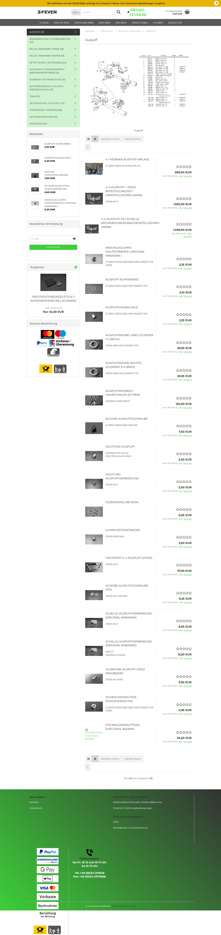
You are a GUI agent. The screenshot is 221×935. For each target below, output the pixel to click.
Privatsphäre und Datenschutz (130, 827)
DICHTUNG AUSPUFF (120, 446)
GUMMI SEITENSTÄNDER (122, 530)
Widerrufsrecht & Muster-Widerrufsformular (137, 802)
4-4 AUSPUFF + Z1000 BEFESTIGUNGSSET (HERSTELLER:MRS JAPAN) (123, 191)
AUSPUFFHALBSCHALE (121, 307)
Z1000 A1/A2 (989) (83, 22)
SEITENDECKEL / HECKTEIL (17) (47, 103)
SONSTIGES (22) (38, 123)
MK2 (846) (121, 22)
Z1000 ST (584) (140, 22)
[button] (88, 139)
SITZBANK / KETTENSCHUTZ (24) (47, 79)
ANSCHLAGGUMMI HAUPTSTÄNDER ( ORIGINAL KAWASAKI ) (125, 251)
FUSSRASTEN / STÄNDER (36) (46, 110)
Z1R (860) (158, 22)
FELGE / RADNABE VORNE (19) (47, 49)
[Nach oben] (211, 930)
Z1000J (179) (175, 22)
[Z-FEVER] (47, 12)
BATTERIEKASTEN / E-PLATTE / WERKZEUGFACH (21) (47, 88)
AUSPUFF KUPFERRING (122, 279)
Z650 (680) (104, 22)
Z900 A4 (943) (61, 22)
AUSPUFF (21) (37, 32)
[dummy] (53, 282)
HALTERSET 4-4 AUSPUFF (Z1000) (128, 558)
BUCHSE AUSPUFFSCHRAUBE (126, 418)
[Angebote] (75, 267)
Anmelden (53, 247)
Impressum (35, 808)
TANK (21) (35, 96)
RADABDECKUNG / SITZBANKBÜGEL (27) (50, 40)
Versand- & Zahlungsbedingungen (132, 808)
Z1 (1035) (44, 22)
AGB (115, 821)
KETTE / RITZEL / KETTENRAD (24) (48, 62)
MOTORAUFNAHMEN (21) (44, 116)
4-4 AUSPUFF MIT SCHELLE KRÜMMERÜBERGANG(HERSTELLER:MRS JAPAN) (130, 223)
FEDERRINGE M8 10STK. (122, 502)
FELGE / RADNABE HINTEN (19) (47, 55)
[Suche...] (118, 12)
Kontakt (33, 802)
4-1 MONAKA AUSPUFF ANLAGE (127, 159)
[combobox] (110, 139)
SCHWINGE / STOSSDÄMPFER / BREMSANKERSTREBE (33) (47, 71)
